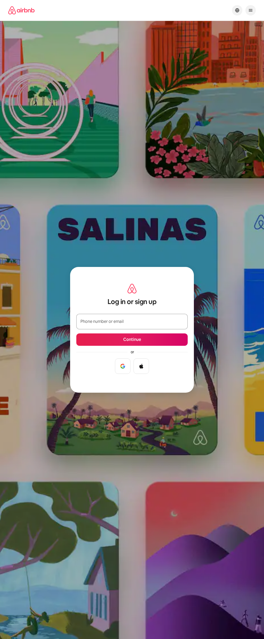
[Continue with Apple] (141, 366)
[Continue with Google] (122, 366)
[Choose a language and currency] (237, 10)
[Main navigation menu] (250, 10)
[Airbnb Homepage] (21, 10)
